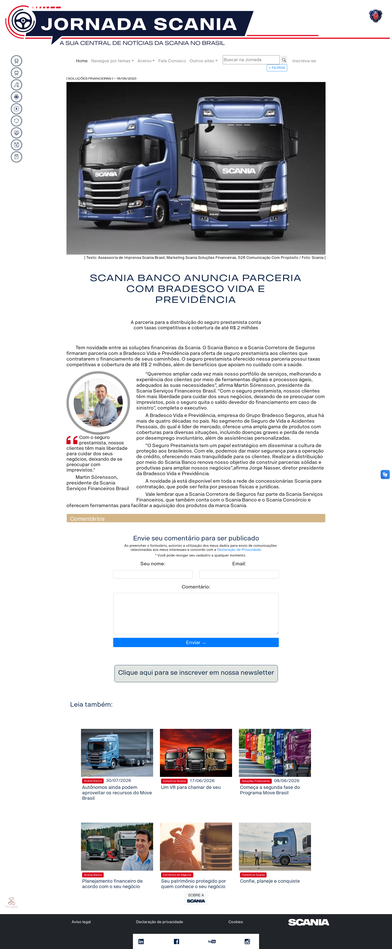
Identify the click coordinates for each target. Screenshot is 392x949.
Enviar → (196, 642)
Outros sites (202, 60)
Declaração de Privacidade (239, 550)
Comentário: (196, 587)
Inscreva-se (304, 60)
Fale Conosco (172, 60)
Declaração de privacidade (159, 922)
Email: (239, 563)
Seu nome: (152, 563)
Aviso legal (81, 922)
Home (82, 60)
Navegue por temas (110, 60)
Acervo (144, 60)
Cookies (235, 922)
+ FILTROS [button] (277, 68)
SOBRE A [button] (196, 895)
